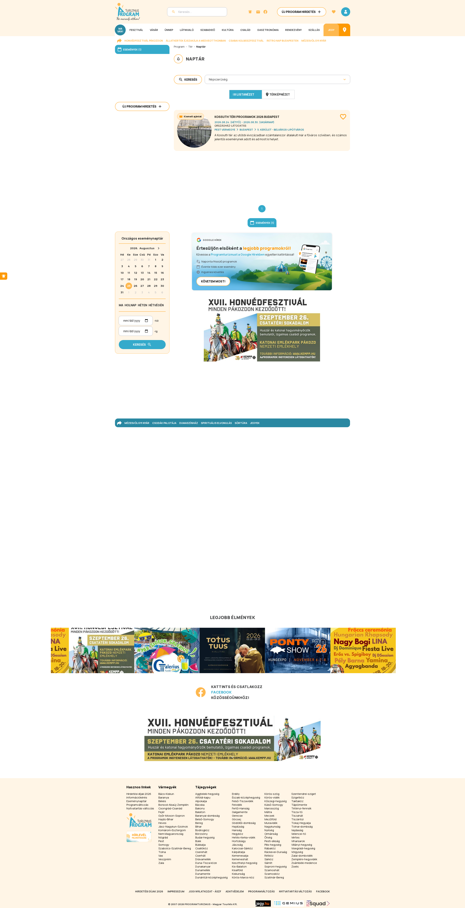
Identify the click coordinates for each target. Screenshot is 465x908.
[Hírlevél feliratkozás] (250, 12)
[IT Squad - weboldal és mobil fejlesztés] (318, 903)
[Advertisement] (262, 175)
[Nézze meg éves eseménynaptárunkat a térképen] (344, 30)
